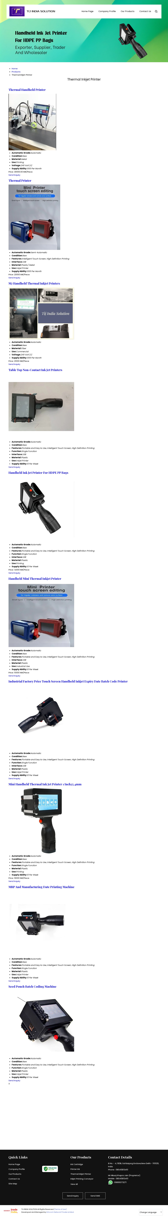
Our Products (127, 11)
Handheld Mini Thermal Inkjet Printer (35, 579)
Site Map (13, 1183)
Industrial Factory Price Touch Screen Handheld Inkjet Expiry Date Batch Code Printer (68, 681)
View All (74, 1184)
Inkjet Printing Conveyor (81, 1178)
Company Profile (107, 11)
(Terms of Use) (60, 1209)
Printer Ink (75, 1169)
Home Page (87, 11)
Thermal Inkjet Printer (80, 1174)
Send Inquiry (14, 175)
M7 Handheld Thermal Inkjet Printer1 (34, 283)
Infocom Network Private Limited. (60, 1212)
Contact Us (145, 11)
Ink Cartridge (76, 1164)
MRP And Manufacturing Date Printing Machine (41, 887)
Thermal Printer (20, 180)
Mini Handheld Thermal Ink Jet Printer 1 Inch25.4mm (45, 784)
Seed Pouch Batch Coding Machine (32, 986)
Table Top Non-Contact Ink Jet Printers (35, 370)
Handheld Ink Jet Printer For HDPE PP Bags (38, 473)
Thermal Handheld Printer (27, 90)
